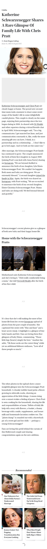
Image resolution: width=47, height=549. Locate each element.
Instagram (8, 163)
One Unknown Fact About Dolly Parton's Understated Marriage (12, 500)
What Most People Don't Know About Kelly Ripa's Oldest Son (34, 533)
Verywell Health (24, 281)
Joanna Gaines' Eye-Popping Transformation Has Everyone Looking (12, 533)
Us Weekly (38, 124)
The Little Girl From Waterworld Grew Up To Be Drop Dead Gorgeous (34, 500)
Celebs (4, 10)
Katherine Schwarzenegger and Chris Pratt (20, 106)
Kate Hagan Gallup (11, 41)
